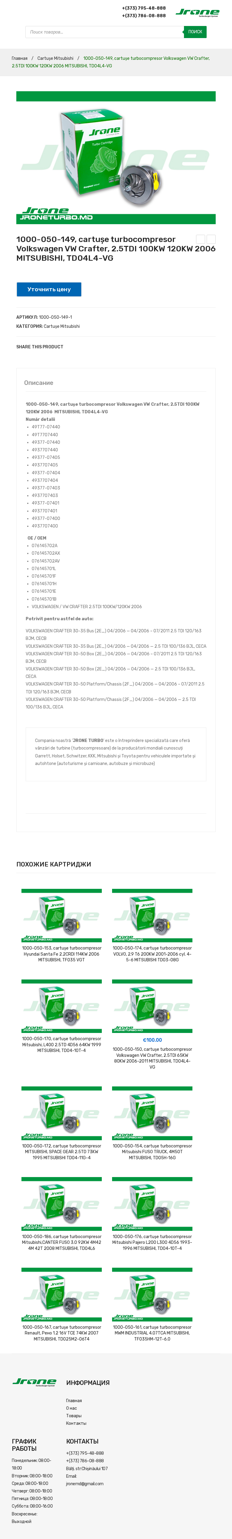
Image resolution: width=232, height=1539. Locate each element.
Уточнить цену (49, 289)
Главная (19, 58)
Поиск (195, 31)
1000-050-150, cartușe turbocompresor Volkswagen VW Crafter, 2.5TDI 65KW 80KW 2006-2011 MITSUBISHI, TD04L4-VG (200, 240)
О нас (71, 1408)
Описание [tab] (38, 382)
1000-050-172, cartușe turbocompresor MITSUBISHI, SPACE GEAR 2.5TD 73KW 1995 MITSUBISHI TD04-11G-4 (61, 1152)
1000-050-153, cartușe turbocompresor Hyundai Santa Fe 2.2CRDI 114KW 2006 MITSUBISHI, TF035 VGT (62, 954)
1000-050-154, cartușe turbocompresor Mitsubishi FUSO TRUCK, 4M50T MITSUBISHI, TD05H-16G (152, 1152)
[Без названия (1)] (116, 157)
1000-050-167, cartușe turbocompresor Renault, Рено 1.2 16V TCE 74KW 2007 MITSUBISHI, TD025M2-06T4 (61, 1333)
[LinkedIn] (107, 347)
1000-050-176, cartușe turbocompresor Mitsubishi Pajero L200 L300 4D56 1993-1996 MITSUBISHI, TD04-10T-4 (152, 1242)
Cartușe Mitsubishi (55, 58)
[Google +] (98, 347)
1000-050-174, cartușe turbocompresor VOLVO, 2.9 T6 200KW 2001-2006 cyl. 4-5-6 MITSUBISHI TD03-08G (152, 954)
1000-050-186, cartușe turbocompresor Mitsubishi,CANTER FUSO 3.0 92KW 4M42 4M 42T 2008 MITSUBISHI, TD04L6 (62, 1242)
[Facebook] (70, 347)
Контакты (76, 1423)
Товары (74, 1415)
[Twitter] (80, 347)
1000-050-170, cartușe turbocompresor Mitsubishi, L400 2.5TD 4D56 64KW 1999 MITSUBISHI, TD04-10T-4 (61, 1044)
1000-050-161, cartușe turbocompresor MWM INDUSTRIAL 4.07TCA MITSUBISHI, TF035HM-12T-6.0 (152, 1333)
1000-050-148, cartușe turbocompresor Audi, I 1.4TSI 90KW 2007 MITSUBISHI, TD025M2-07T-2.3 (211, 240)
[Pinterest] (89, 347)
